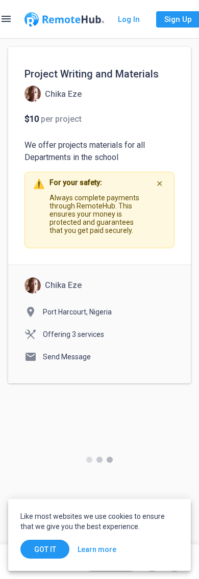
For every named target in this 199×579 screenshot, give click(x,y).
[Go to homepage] (64, 19)
